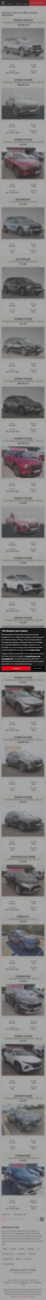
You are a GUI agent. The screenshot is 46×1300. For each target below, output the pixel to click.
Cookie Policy (35, 650)
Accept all (16, 668)
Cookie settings (38, 668)
